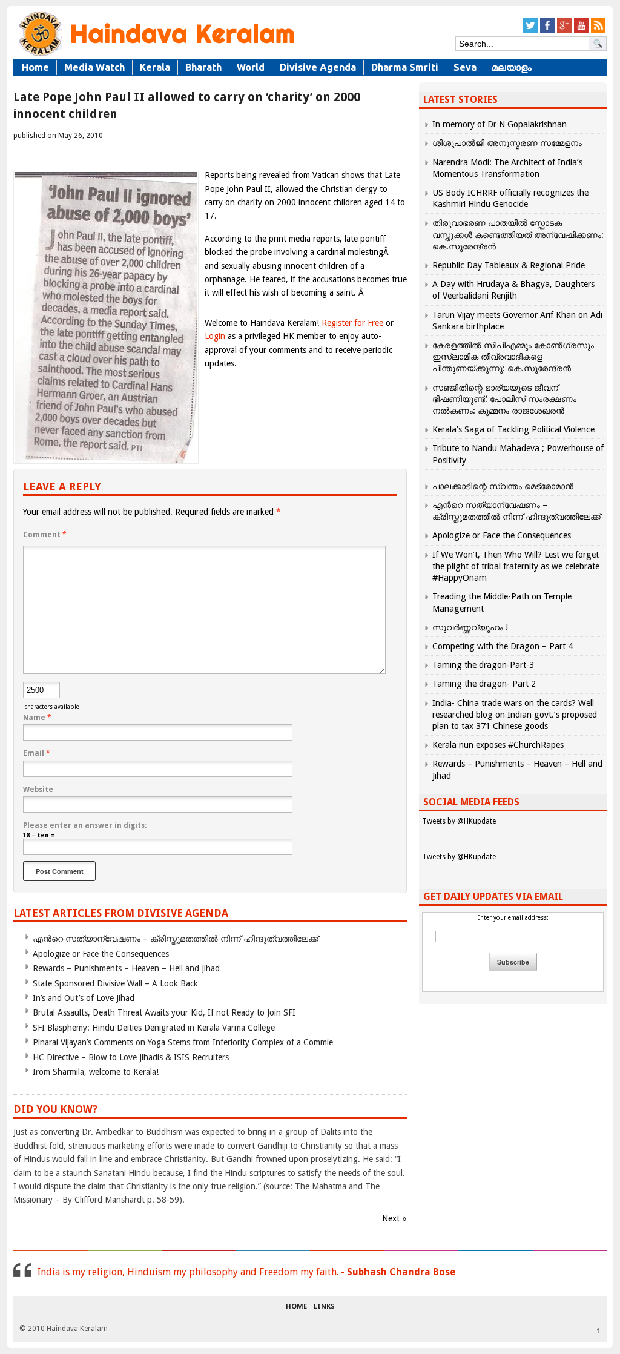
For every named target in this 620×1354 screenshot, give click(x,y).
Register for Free (352, 323)
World (251, 67)
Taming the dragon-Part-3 (483, 665)
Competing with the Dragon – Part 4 (502, 646)
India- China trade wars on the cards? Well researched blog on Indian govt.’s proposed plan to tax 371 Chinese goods (514, 714)
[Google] (564, 30)
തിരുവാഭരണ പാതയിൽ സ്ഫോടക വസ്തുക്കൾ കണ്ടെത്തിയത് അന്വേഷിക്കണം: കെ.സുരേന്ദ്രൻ (518, 234)
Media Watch (94, 67)
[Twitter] (530, 30)
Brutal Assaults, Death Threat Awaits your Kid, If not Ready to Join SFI (164, 1012)
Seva (465, 67)
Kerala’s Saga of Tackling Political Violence (513, 429)
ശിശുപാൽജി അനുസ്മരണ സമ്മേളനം (507, 143)
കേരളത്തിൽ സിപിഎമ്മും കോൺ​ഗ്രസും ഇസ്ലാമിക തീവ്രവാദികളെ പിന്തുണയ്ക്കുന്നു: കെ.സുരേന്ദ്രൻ (513, 356)
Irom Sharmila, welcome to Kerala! (96, 1072)
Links (324, 1307)
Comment (45, 534)
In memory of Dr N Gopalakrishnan (499, 124)
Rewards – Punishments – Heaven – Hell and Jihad (126, 968)
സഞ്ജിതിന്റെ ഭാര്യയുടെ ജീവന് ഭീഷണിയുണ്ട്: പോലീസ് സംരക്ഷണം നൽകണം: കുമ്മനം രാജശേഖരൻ (504, 399)
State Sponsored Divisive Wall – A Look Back (115, 983)
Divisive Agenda (318, 67)
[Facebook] (547, 30)
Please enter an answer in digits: (85, 825)
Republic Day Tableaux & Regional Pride (508, 265)
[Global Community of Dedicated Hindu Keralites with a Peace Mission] (155, 55)
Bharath (203, 67)
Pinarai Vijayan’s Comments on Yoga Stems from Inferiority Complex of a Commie (183, 1042)
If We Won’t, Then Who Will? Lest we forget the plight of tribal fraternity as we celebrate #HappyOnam (515, 566)
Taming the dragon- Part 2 (484, 684)
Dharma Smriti (404, 67)
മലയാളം (512, 67)
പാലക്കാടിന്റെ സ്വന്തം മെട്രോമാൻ (502, 486)
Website (38, 789)
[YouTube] (581, 30)
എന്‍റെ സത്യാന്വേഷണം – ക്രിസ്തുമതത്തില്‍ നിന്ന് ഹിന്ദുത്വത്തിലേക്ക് (175, 938)
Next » (394, 1218)
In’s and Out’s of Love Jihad (83, 998)
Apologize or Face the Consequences (101, 954)
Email (36, 753)
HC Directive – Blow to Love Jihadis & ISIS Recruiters (131, 1057)
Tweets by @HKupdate (459, 821)
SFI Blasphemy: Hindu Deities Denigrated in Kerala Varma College (154, 1027)
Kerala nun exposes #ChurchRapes (498, 745)
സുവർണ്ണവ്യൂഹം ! (470, 627)
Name (37, 717)
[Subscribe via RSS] (598, 30)
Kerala (155, 67)
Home (35, 67)
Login (215, 336)
